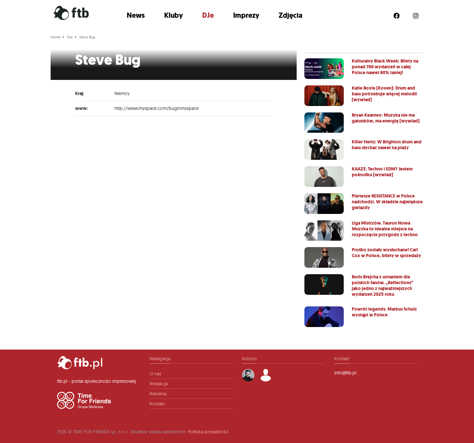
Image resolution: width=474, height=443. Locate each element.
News (136, 15)
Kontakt (157, 404)
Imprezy (246, 15)
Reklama (158, 394)
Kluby (173, 15)
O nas (155, 374)
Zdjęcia (290, 15)
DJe (208, 15)
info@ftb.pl (345, 373)
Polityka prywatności (208, 432)
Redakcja (159, 384)
